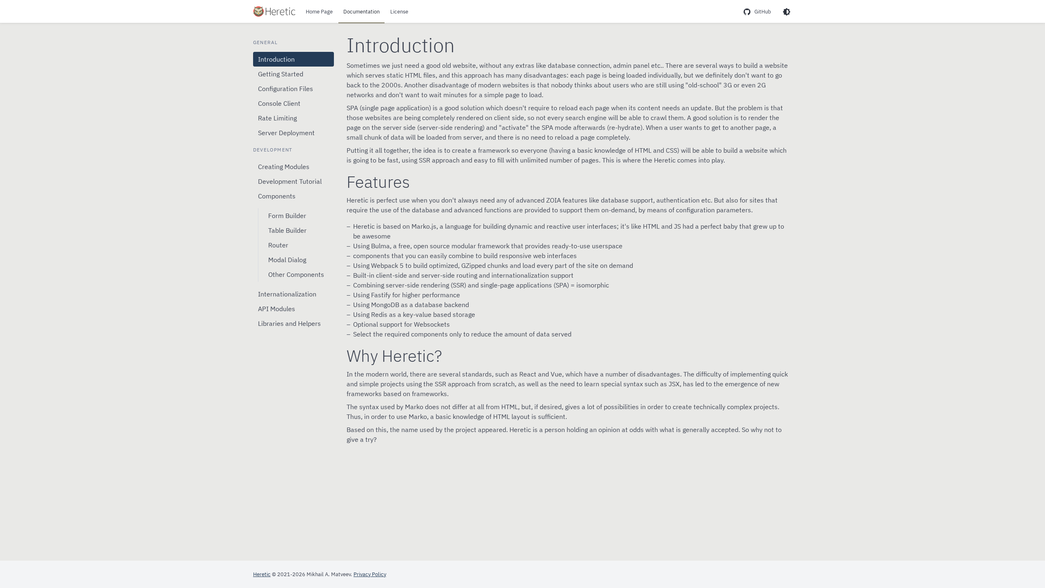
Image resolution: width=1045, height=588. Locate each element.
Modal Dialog (287, 260)
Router (278, 245)
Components (277, 196)
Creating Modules (283, 167)
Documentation (361, 11)
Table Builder (287, 230)
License (399, 11)
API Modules (276, 309)
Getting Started (280, 74)
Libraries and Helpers (289, 323)
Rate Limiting (277, 118)
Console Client (279, 103)
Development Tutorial (290, 181)
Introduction (276, 59)
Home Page (319, 11)
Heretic (262, 574)
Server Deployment (286, 133)
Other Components (296, 274)
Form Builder (287, 216)
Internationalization (287, 294)
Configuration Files (285, 89)
